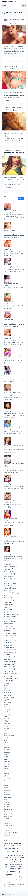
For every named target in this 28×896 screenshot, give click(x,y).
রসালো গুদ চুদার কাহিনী (8, 816)
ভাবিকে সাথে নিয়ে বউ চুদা (8, 782)
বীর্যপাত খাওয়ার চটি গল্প (12, 881)
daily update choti (8, 609)
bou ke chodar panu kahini (10, 599)
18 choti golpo (7, 843)
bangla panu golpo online (15, 853)
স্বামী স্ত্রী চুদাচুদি (19, 107)
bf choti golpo (7, 590)
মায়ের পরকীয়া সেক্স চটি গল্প (8, 809)
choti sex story (13, 855)
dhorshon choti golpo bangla (11, 614)
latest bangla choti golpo (10, 640)
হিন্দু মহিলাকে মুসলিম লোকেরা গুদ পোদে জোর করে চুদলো (13, 445)
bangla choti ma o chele (10, 580)
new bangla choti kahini (18, 866)
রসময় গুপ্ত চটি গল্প (14, 884)
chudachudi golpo (8, 606)
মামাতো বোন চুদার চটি (7, 804)
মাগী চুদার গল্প (5, 20)
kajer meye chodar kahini (10, 631)
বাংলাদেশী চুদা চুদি (7, 768)
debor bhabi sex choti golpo (11, 611)
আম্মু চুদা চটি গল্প (7, 690)
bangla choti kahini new (8, 848)
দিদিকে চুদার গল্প (6, 728)
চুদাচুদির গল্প (6, 720)
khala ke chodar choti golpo (11, 633)
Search (5, 196)
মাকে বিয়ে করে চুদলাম (7, 797)
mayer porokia (7, 654)
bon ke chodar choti (9, 592)
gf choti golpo (7, 619)
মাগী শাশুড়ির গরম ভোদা (8, 801)
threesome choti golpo (9, 676)
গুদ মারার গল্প (6, 711)
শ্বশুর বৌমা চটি (6, 821)
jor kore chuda (7, 630)
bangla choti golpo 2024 (10, 573)
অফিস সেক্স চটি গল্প (7, 687)
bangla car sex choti (9, 845)
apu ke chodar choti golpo (10, 566)
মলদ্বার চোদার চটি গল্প (19, 881)
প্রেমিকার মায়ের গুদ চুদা (18, 879)
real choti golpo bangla (9, 668)
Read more (16, 237)
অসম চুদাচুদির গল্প (18, 874)
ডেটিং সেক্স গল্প (8, 879)
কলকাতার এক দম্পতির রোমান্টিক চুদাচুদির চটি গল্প (12, 110)
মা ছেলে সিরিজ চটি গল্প (8, 790)
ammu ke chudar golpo (9, 564)
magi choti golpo (8, 650)
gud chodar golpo (17, 859)
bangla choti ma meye (9, 578)
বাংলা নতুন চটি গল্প (7, 761)
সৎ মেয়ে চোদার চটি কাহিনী (8, 825)
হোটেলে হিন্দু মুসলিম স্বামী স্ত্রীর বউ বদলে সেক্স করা (12, 210)
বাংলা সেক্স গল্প (6, 766)
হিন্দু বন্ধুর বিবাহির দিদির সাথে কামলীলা (10, 518)
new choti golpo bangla (10, 656)
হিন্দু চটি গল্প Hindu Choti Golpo (10, 553)
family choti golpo (20, 857)
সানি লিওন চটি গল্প (7, 828)
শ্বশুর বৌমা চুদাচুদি (7, 823)
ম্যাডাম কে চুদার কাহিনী (8, 813)
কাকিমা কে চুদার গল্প (7, 695)
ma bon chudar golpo (9, 644)
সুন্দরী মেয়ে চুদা (6, 830)
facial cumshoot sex (9, 618)
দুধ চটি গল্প (6, 730)
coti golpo (15, 150)
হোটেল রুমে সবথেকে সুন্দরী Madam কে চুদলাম (12, 230)
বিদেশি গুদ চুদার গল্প (7, 771)
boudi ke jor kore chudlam (10, 19)
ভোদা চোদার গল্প (6, 783)
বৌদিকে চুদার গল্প (7, 775)
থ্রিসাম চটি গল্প (6, 726)
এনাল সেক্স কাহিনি (12, 877)
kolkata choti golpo (9, 637)
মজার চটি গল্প (6, 785)
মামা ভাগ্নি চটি (6, 802)
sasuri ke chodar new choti (10, 673)
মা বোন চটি (6, 792)
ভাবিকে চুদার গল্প (6, 780)
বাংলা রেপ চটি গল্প (7, 764)
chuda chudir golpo (9, 604)
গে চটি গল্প (6, 713)
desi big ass (6, 857)
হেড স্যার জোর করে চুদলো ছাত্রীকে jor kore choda (14, 266)
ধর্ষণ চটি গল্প (6, 732)
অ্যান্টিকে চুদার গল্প (7, 688)
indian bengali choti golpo (10, 628)
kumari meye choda (9, 638)
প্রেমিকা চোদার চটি (13, 879)
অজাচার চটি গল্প (6, 685)
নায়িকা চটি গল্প (6, 733)
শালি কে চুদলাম (6, 818)
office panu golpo (8, 659)
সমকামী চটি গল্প (6, 827)
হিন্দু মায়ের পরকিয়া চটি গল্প (8, 374)
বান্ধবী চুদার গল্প (6, 754)
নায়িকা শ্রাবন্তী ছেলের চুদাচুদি (9, 735)
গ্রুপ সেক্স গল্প (6, 716)
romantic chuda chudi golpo (10, 107)
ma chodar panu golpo (9, 647)
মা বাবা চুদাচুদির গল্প (8, 882)
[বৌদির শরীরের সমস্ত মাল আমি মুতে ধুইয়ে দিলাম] (14, 34)
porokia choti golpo (9, 664)
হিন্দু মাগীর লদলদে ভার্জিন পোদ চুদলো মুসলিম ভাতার (12, 392)
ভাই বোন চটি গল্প (7, 778)
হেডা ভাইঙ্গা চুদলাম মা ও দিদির (9, 248)
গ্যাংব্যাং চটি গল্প (7, 714)
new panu (6, 657)
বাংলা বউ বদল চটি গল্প (7, 763)
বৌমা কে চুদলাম (6, 777)
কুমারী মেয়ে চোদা (7, 701)
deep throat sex (20, 855)
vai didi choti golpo (9, 680)
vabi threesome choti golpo (11, 678)
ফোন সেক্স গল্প (6, 747)
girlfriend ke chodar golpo (10, 621)
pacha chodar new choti (10, 661)
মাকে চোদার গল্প (6, 796)
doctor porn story (12, 857)
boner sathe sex (8, 597)
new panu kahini (7, 869)
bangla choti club (9, 2)
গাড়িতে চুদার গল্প (7, 709)
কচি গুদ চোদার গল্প (7, 694)
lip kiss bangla (7, 642)
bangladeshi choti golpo (10, 588)
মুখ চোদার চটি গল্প (14, 882)
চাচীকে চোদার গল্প (7, 718)
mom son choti (11, 866)
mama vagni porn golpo (10, 652)
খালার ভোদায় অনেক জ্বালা (8, 707)
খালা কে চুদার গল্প (7, 704)
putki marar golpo (16, 872)
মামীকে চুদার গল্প (6, 806)
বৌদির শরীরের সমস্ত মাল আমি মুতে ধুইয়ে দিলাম (12, 23)
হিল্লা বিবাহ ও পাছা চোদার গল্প (9, 301)
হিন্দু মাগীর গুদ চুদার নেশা (8, 410)
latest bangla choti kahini (16, 864)
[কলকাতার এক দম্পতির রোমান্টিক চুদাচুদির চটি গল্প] (14, 121)
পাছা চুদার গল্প (22, 19)
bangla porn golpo (8, 587)
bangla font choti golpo (10, 583)
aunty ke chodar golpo (9, 568)
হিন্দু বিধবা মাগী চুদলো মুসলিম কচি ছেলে (10, 483)
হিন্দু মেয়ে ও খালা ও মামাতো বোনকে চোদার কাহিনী (12, 356)
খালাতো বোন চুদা (7, 706)
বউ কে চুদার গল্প (6, 749)
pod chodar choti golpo (10, 663)
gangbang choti (7, 859)
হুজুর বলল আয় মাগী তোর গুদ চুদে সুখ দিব (11, 283)
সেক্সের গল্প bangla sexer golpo (10, 832)
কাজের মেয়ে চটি (6, 699)
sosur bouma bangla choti (10, 675)
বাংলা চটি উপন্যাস (7, 758)
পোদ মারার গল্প (6, 745)
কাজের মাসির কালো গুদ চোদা (9, 697)
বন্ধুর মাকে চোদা (7, 752)
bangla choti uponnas (9, 65)
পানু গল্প (5, 740)
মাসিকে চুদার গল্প (6, 811)
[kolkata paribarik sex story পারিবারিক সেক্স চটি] (14, 165)
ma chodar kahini (8, 645)
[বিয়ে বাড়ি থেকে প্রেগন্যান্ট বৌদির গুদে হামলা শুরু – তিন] (14, 80)
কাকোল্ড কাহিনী (18, 877)
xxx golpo (6, 683)
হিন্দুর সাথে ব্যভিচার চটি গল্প (8, 319)
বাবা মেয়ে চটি (6, 756)
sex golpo (8, 875)
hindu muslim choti (8, 626)
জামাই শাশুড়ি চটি (7, 721)
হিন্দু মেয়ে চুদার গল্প (7, 835)
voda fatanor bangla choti (10, 682)
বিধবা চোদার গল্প (6, 773)
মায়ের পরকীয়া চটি (7, 808)
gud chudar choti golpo (10, 625)
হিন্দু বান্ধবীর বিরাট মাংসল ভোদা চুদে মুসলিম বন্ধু (12, 500)
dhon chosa (7, 612)
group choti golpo (12, 66)
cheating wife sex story (9, 602)
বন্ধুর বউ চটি (6, 751)
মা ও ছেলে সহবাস (7, 787)
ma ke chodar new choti (10, 649)
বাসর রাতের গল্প (6, 770)
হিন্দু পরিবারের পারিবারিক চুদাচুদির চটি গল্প (10, 536)
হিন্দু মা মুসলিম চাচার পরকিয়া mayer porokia (12, 427)
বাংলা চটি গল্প (6, 759)
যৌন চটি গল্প (6, 815)
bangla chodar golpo (18, 845)
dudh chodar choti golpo (10, 616)
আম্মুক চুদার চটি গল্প (7, 692)
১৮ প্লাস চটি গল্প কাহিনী (10, 886)
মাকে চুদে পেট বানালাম (7, 794)
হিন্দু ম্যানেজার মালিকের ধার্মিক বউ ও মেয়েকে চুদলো (12, 337)
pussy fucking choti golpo (10, 666)
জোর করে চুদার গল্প (7, 723)
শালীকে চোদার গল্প (7, 820)
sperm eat (14, 874)
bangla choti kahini (8, 150)
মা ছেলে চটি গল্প (6, 789)
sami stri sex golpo (8, 671)
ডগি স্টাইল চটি (6, 725)
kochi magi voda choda (10, 635)
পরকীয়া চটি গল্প (18, 19)
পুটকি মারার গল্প (6, 744)
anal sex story (16, 843)
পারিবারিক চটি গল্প (20, 150)
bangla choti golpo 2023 (10, 571)
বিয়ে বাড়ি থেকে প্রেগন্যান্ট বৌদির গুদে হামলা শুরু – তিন (13, 68)
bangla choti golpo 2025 (10, 574)
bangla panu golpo (8, 585)
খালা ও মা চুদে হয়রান (7, 702)
